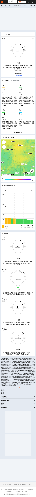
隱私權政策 (11, 494)
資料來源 (28, 494)
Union (30, 484)
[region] (18, 157)
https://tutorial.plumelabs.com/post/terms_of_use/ (12, 387)
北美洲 (9, 484)
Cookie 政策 (16, 494)
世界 (2, 484)
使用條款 (6, 494)
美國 (15, 484)
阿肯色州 (23, 484)
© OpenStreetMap (6, 174)
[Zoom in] (4, 142)
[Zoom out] (4, 147)
